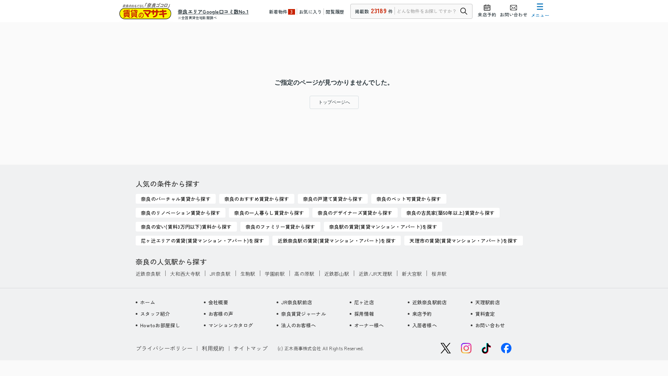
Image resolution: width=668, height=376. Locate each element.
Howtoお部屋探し (160, 325)
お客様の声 (220, 313)
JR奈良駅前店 (296, 302)
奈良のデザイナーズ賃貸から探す (355, 212)
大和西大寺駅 (185, 273)
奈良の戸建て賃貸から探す (333, 198)
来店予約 (422, 313)
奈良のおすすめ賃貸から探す (256, 198)
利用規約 (213, 348)
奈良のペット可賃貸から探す (408, 198)
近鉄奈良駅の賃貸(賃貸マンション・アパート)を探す (337, 240)
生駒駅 (247, 273)
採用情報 (364, 313)
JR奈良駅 (220, 273)
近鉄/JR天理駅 (375, 273)
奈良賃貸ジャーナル (303, 313)
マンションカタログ (230, 325)
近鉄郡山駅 (336, 273)
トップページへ (334, 102)
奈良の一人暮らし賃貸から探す (269, 212)
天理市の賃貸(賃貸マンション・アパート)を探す (463, 240)
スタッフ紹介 (155, 313)
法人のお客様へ (298, 325)
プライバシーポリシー (164, 348)
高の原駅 (304, 273)
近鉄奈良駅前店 (429, 302)
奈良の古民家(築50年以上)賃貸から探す (450, 212)
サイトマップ (250, 348)
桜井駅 (438, 273)
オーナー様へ (369, 325)
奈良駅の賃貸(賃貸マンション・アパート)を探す (383, 226)
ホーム (147, 302)
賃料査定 (485, 313)
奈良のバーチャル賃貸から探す (175, 198)
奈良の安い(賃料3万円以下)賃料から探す (186, 226)
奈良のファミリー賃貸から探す (280, 226)
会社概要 (218, 302)
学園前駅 (275, 273)
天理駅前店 (487, 302)
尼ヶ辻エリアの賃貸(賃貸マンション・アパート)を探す (202, 240)
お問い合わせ (490, 325)
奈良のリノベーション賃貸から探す (180, 212)
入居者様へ (424, 325)
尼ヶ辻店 (364, 302)
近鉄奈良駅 (148, 273)
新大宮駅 (412, 273)
